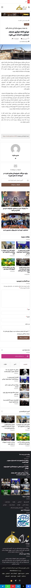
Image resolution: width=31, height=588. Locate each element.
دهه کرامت (7, 502)
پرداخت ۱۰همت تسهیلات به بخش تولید (8, 443)
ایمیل (28, 317)
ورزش (3, 573)
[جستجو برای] (29, 8)
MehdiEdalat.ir (14, 571)
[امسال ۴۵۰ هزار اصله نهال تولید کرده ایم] (24, 395)
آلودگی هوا (26, 502)
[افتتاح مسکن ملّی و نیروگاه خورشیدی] (15, 486)
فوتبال (18, 505)
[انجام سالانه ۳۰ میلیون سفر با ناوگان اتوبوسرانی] (25, 492)
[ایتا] (11, 581)
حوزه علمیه (13, 576)
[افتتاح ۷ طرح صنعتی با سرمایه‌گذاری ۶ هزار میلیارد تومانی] (23, 245)
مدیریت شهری (21, 573)
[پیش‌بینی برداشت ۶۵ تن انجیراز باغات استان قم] (8, 262)
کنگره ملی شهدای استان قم (17, 508)
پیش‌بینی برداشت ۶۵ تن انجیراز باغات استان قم (9, 268)
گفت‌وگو (7, 576)
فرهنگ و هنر (14, 573)
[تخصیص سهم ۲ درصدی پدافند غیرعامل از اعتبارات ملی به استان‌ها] (15, 492)
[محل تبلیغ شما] (15, 14)
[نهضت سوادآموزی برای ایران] (5, 492)
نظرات (5, 364)
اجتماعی (19, 502)
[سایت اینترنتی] (15, 158)
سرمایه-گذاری (25, 505)
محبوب (25, 364)
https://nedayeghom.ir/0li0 (10, 136)
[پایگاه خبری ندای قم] (21, 7)
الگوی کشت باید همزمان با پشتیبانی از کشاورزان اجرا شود (8, 252)
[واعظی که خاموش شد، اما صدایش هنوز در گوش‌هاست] (24, 372)
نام (28, 309)
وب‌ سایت (27, 324)
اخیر (15, 364)
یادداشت (24, 576)
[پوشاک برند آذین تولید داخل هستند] (24, 387)
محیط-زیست (12, 505)
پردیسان (27, 508)
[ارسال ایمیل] (21, 39)
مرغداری (5, 505)
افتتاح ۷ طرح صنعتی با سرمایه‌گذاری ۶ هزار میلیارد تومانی (23, 252)
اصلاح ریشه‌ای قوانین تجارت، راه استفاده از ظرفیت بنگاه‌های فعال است (24, 270)
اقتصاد (19, 20)
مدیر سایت (24, 39)
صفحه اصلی (25, 20)
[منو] (2, 8)
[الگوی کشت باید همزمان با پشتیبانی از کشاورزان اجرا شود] (8, 245)
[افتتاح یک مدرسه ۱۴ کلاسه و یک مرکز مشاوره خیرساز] (24, 402)
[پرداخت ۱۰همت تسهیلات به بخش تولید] (8, 437)
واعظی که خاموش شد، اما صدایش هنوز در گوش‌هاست (11, 370)
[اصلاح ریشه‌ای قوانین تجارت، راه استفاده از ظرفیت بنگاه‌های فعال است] (23, 262)
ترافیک (13, 502)
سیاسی (27, 573)
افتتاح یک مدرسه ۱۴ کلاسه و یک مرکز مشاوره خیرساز (15, 2)
